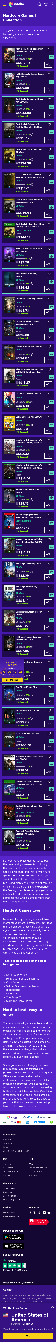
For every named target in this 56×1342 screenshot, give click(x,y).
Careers (6, 1147)
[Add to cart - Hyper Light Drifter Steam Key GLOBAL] (48, 678)
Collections (8, 1168)
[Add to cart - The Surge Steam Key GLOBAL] (48, 577)
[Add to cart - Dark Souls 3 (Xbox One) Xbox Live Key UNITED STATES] (48, 239)
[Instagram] (39, 1213)
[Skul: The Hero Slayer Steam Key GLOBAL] (28, 257)
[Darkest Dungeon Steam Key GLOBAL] (28, 814)
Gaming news (9, 1188)
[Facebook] (30, 1213)
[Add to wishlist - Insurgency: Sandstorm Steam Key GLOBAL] (49, 757)
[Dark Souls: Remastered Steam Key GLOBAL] (28, 108)
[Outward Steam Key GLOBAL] (28, 354)
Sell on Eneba (9, 1213)
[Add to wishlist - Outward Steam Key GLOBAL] (49, 347)
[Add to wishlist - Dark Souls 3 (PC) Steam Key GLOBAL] (49, 150)
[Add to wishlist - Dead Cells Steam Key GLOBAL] (49, 394)
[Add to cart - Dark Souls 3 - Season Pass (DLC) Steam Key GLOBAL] (48, 190)
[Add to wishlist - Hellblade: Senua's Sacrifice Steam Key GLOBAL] (49, 637)
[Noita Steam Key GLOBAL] (28, 718)
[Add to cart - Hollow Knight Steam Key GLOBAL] (48, 505)
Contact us (8, 1143)
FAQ (31, 1164)
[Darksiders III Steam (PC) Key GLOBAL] (28, 620)
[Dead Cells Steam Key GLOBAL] (28, 401)
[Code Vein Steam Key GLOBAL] (28, 306)
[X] (35, 1213)
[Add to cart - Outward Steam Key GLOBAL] (48, 360)
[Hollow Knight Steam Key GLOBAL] (28, 498)
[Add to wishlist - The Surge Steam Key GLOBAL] (49, 564)
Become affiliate (10, 1196)
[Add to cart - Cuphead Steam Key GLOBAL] (48, 431)
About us (7, 1140)
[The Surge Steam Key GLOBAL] (28, 571)
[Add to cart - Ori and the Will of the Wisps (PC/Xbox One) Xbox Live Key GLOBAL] (48, 797)
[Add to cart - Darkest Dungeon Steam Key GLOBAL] (48, 822)
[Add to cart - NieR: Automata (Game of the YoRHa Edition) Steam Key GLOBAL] (48, 384)
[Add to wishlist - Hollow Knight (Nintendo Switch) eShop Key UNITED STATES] (49, 515)
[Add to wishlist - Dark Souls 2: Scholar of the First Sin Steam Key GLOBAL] (49, 125)
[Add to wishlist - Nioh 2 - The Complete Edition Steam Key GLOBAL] (49, 49)
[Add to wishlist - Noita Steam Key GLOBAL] (49, 711)
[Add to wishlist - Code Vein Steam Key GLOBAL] (49, 299)
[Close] (52, 1306)
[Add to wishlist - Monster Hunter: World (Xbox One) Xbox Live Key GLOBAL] (49, 540)
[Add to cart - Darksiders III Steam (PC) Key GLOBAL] (48, 627)
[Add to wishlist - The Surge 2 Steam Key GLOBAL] (49, 587)
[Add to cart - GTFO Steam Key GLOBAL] (48, 747)
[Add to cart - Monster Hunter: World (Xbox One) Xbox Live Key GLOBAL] (48, 554)
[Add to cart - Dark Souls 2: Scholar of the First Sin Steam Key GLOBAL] (48, 140)
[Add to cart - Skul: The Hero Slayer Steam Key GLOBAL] (48, 264)
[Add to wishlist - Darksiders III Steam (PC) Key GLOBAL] (49, 612)
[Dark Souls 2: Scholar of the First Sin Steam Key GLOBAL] (28, 133)
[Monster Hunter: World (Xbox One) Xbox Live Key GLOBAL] (28, 547)
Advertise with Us (11, 1216)
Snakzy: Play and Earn (13, 1200)
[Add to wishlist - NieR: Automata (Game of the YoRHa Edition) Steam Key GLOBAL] (49, 370)
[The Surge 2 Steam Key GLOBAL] (28, 595)
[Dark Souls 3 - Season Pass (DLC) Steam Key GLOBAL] (28, 183)
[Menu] (4, 4)
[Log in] (52, 4)
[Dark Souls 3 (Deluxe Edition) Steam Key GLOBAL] (28, 208)
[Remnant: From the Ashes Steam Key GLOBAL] (28, 840)
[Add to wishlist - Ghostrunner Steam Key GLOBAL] (49, 274)
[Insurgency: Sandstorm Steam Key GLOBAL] (28, 765)
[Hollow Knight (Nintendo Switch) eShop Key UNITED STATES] (28, 523)
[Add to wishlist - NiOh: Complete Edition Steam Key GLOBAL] (49, 74)
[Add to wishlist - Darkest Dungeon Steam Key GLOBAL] (49, 806)
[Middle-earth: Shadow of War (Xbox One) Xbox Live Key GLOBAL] (28, 473)
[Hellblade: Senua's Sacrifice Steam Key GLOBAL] (28, 645)
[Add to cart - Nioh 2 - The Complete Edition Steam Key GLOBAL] (48, 65)
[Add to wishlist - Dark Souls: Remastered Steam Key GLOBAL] (49, 100)
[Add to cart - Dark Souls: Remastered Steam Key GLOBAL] (48, 115)
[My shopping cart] (45, 4)
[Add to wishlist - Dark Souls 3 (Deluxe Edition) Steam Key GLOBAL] (49, 200)
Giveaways (8, 1192)
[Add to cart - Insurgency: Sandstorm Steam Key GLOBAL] (48, 772)
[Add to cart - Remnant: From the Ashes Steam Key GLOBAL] (48, 847)
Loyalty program (10, 1171)
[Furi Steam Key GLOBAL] (28, 695)
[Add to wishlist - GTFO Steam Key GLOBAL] (49, 734)
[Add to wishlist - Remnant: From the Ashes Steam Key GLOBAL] (49, 832)
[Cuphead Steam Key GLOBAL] (28, 424)
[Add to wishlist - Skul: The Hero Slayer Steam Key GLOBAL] (49, 249)
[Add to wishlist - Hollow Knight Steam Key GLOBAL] (49, 490)
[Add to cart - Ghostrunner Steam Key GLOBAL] (48, 289)
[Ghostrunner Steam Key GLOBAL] (28, 282)
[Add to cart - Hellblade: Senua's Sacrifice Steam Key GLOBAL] (48, 653)
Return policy (35, 1175)
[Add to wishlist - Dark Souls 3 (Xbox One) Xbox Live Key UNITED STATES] (49, 224)
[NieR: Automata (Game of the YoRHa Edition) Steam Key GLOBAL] (28, 378)
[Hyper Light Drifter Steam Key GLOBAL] (28, 670)
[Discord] (44, 1213)
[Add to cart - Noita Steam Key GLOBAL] (48, 724)
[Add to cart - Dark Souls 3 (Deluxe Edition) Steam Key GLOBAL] (48, 215)
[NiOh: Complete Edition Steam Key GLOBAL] (28, 82)
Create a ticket (35, 1171)
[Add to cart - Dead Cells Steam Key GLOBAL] (48, 407)
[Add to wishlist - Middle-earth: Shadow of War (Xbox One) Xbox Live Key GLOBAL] (49, 466)
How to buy (8, 1164)
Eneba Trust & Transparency (16, 1151)
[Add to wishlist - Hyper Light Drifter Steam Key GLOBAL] (49, 662)
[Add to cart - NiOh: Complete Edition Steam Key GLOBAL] (48, 90)
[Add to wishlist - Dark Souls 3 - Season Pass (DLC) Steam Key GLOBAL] (49, 175)
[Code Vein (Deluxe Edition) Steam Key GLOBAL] (28, 330)
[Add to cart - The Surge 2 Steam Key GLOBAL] (48, 602)
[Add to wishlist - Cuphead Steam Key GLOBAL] (49, 417)
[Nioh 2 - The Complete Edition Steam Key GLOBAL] (28, 57)
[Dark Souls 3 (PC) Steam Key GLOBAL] (28, 158)
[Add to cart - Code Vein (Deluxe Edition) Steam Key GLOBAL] (48, 337)
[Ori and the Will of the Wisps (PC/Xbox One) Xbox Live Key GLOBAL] (28, 790)
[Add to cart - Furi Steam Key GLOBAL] (48, 701)
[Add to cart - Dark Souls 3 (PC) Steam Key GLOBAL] (48, 165)
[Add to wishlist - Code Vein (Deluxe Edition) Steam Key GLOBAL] (49, 322)
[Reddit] (49, 1213)
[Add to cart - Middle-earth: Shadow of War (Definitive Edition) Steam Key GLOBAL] (48, 456)
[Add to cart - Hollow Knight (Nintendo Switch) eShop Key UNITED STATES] (48, 530)
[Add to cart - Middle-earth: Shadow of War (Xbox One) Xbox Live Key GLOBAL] (48, 480)
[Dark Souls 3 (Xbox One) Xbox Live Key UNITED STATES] (28, 232)
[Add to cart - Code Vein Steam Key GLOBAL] (48, 312)
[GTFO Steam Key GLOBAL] (28, 741)
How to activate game (39, 1168)
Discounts (7, 1175)
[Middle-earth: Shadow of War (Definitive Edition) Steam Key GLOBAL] (28, 448)
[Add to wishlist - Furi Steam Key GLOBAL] (49, 688)
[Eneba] (16, 4)
